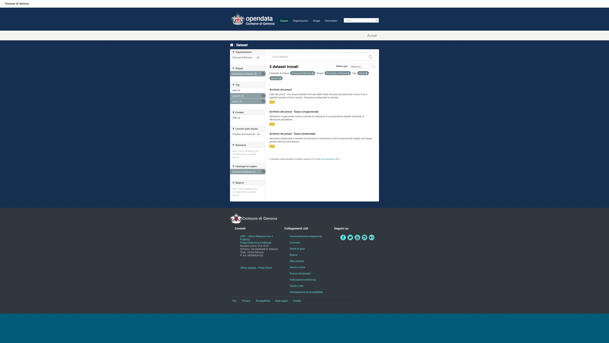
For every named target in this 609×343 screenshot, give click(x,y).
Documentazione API (330, 159)
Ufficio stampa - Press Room (256, 267)
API (313, 159)
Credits (297, 301)
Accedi (372, 35)
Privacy (246, 301)
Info (234, 301)
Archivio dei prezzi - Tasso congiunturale (293, 111)
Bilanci (294, 255)
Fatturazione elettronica (303, 279)
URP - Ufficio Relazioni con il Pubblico (256, 237)
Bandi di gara (297, 248)
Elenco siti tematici (300, 273)
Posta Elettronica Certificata (255, 242)
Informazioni (331, 20)
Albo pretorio (297, 261)
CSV (272, 102)
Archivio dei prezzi (280, 89)
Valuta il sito (296, 286)
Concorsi (295, 242)
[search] (370, 56)
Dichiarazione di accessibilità (306, 292)
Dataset (284, 20)
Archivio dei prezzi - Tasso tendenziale (292, 133)
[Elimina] (313, 73)
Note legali (281, 301)
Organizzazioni (300, 20)
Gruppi (316, 20)
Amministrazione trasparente (306, 236)
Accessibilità (263, 301)
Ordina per (341, 66)
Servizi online (297, 267)
